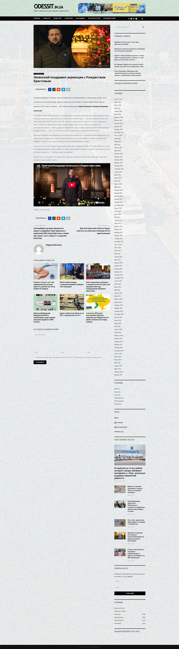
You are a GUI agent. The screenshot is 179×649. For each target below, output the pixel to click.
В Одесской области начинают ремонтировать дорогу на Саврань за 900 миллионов (136, 553)
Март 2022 (117, 260)
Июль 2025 (117, 139)
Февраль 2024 (118, 190)
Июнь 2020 (117, 323)
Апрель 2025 (118, 148)
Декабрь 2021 (118, 269)
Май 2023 (117, 217)
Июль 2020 (117, 320)
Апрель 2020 (118, 329)
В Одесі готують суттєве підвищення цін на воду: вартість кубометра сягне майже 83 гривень (44, 285)
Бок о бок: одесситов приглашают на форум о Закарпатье (136, 522)
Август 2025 (118, 135)
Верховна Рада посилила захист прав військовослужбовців (126, 43)
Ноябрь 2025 (118, 126)
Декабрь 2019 (118, 341)
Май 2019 (117, 363)
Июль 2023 (117, 211)
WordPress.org (119, 431)
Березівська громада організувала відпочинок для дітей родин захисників (129, 50)
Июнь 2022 (117, 251)
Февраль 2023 (118, 226)
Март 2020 (117, 332)
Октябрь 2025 (118, 129)
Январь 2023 (118, 229)
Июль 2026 (117, 102)
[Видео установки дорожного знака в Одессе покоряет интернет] (120, 489)
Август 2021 (118, 281)
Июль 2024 (117, 175)
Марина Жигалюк (54, 245)
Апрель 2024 (118, 184)
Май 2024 (117, 181)
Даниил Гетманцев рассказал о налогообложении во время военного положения (136, 537)
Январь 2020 (118, 338)
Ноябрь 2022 (118, 235)
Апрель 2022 (118, 257)
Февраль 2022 (118, 263)
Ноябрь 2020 (118, 308)
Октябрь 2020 (118, 311)
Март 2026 (117, 114)
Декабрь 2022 (118, 232)
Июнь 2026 (117, 105)
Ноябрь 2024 (118, 163)
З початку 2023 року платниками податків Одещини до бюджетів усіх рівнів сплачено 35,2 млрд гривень (97, 317)
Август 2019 (118, 354)
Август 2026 (118, 99)
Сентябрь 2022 (118, 241)
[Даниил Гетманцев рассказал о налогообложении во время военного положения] (120, 535)
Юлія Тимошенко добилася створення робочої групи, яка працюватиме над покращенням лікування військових (98, 286)
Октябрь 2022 (118, 238)
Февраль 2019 (118, 372)
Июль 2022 (117, 248)
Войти (116, 418)
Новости (46, 18)
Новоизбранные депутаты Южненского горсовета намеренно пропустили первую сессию (136, 506)
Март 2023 (117, 223)
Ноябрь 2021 (118, 272)
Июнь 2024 (117, 178)
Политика (69, 18)
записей (118, 422)
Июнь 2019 (117, 360)
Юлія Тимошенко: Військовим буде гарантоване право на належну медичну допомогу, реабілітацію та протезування (127, 73)
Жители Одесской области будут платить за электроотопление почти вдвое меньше (93, 230)
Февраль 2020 (118, 335)
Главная (37, 18)
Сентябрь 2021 (118, 278)
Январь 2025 (118, 157)
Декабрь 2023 (118, 196)
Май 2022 (117, 254)
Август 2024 (118, 172)
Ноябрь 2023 (118, 199)
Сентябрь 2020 (118, 314)
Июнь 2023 (117, 214)
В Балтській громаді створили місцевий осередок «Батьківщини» (71, 284)
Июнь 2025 (117, 142)
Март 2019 (117, 369)
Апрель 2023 (118, 220)
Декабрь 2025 (118, 123)
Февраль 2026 (118, 117)
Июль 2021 (117, 284)
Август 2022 (118, 245)
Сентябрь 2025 (118, 132)
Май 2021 (117, 290)
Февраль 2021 (118, 299)
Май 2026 (117, 108)
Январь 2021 (118, 302)
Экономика (80, 18)
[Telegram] (136, 19)
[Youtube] (131, 19)
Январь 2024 (118, 193)
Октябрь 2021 (118, 275)
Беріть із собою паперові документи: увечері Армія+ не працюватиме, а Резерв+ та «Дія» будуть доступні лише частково (129, 57)
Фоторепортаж (94, 18)
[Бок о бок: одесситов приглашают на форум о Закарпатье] (120, 523)
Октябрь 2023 (118, 202)
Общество (57, 18)
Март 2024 (117, 187)
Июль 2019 (117, 357)
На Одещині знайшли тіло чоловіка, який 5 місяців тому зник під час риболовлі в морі (128, 65)
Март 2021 (117, 296)
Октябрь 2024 (118, 166)
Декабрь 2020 (118, 305)
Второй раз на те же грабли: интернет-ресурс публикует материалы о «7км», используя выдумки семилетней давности (129, 473)
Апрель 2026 (118, 111)
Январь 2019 (118, 375)
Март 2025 (117, 151)
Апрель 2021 (118, 293)
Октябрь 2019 (118, 347)
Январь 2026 (118, 120)
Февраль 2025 (118, 154)
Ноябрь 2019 (118, 344)
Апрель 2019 (118, 366)
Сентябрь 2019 (118, 351)
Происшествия (109, 18)
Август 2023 (118, 208)
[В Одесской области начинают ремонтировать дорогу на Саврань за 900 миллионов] (120, 552)
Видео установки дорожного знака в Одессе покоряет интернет (135, 489)
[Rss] (134, 19)
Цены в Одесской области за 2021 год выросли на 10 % (72, 314)
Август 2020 (118, 317)
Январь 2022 (118, 266)
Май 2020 (117, 326)
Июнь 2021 (117, 287)
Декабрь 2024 (118, 160)
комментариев (120, 427)
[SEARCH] (143, 27)
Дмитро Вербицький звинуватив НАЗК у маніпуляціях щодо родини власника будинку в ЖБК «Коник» (44, 317)
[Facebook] (129, 19)
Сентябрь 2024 (118, 169)
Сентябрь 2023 (118, 205)
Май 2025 (117, 145)
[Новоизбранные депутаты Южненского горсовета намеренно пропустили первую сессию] (120, 504)
